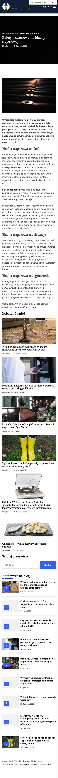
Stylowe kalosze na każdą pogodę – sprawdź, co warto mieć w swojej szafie (28, 465)
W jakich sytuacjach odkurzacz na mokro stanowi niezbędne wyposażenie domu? (24, 348)
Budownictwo (7, 33)
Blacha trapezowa (11, 189)
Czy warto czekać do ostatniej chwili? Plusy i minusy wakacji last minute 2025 (37, 623)
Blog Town (6, 46)
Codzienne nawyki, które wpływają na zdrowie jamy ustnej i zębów (37, 604)
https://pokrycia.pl (27, 307)
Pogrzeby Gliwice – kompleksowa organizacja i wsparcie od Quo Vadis (37, 661)
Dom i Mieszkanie (22, 33)
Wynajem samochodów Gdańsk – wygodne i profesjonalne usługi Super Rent (37, 681)
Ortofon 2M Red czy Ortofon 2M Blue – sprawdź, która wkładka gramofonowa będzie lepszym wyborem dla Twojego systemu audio (27, 505)
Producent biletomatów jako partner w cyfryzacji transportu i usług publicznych (28, 387)
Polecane (35, 33)
